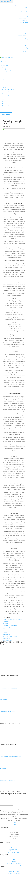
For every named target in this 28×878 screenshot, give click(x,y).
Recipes (5, 631)
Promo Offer (25, 8)
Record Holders (24, 52)
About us (14, 861)
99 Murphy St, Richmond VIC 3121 (9, 688)
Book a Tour (6, 114)
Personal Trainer (23, 18)
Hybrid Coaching (23, 16)
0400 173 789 (3, 700)
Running (5, 632)
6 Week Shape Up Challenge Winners (12, 619)
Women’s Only (24, 20)
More (26, 46)
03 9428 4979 (3, 768)
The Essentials (6, 126)
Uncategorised (6, 638)
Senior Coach (24, 42)
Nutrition (5, 629)
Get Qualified (14, 847)
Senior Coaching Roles (14, 853)
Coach (26, 40)
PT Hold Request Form (14, 873)
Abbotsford (25, 28)
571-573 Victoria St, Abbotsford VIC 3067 (10, 756)
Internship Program (23, 38)
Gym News (5, 623)
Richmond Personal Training (14, 863)
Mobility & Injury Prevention (10, 627)
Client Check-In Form (14, 871)
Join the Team (24, 34)
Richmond (25, 30)
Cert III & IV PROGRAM (22, 36)
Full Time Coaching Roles (14, 851)
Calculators (6, 621)
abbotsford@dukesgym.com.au (8, 780)
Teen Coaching (24, 22)
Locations (25, 26)
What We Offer (24, 12)
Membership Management (10, 625)
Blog (27, 48)
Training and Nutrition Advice (10, 636)
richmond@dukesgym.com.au (7, 711)
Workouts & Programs (8, 640)
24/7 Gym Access (23, 14)
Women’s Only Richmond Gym (14, 865)
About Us (25, 50)
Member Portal (24, 10)
